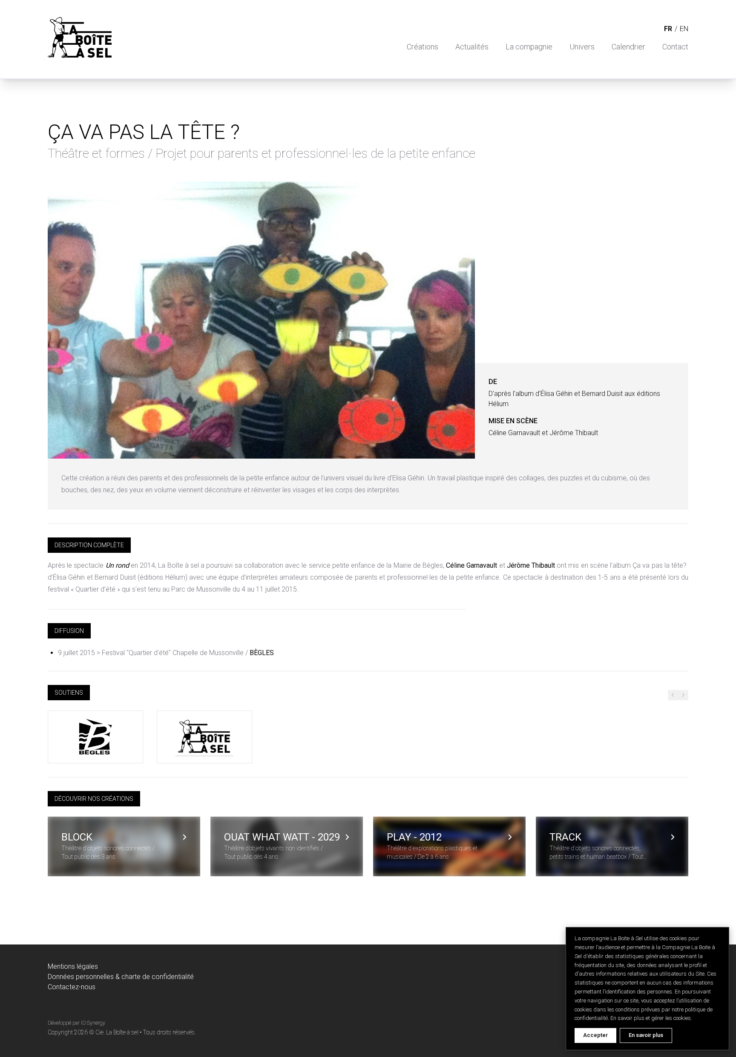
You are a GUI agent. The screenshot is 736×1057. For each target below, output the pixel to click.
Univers (582, 46)
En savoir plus (646, 1035)
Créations (422, 46)
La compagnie (529, 46)
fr (668, 29)
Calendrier (628, 46)
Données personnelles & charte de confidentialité (121, 977)
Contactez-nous (71, 987)
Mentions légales (73, 966)
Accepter (595, 1035)
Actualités (472, 46)
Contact (675, 46)
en (684, 29)
